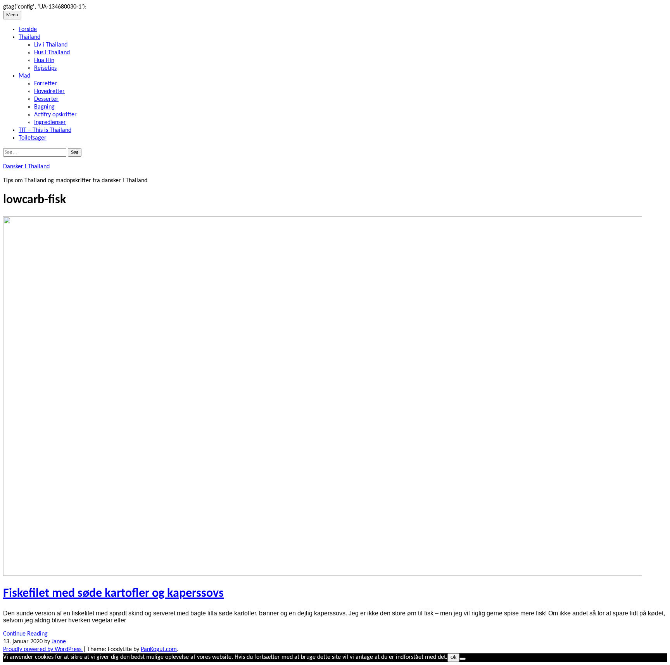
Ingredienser (50, 122)
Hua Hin (44, 60)
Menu (12, 14)
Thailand (29, 37)
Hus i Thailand (52, 53)
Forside (28, 29)
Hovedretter (49, 91)
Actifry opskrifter (55, 115)
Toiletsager (33, 138)
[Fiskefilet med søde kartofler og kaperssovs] (322, 574)
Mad (24, 76)
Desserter (46, 99)
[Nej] (462, 659)
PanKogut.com (159, 649)
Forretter (45, 84)
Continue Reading (25, 634)
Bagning (44, 107)
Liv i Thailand (50, 45)
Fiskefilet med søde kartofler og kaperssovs (113, 593)
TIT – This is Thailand (45, 130)
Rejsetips (45, 68)
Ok (453, 657)
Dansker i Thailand (26, 167)
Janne (59, 642)
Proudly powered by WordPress (43, 649)
